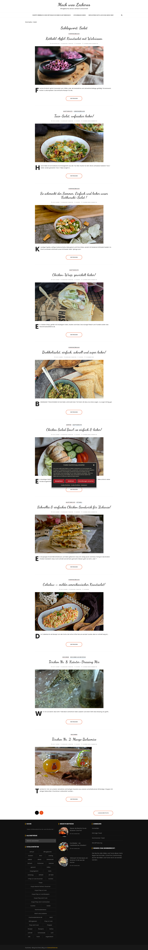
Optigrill (79, 502)
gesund (33, 867)
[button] (94, 465)
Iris (79, 202)
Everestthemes (52, 948)
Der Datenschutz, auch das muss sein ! (101, 15)
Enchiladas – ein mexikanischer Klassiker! (78, 844)
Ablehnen (71, 481)
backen (30, 855)
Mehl (51, 917)
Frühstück (40, 863)
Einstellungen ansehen (86, 481)
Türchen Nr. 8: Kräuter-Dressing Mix (74, 662)
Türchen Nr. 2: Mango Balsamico (74, 739)
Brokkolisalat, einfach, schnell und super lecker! (74, 352)
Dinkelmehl (50, 859)
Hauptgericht (34, 871)
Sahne (51, 929)
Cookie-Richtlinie (65, 485)
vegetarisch (49, 936)
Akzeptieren (59, 481)
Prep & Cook (48, 921)
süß (29, 936)
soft (52, 933)
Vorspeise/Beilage (74, 34)
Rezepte (41, 929)
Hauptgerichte (68, 111)
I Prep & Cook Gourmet (35, 879)
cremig (50, 855)
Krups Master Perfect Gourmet (40, 886)
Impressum (84, 485)
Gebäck (51, 863)
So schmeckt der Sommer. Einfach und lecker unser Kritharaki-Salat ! (74, 195)
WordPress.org (97, 843)
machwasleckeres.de (35, 917)
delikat (30, 859)
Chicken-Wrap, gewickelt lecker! (74, 275)
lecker (49, 906)
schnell (30, 933)
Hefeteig (30, 875)
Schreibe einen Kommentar (91, 43)
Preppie (49, 925)
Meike (79, 43)
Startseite (28, 22)
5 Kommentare (90, 357)
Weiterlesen (74, 98)
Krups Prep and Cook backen (40, 902)
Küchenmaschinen (80, 15)
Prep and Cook (34, 925)
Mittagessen (33, 921)
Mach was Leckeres (74, 4)
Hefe (49, 871)
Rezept (30, 929)
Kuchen (33, 906)
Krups (40, 882)
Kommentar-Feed (98, 838)
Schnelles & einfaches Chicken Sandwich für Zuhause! (74, 507)
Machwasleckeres (40, 909)
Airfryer (68, 425)
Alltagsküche (47, 852)
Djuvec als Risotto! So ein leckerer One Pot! (78, 829)
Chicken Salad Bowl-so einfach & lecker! (74, 429)
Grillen (49, 867)
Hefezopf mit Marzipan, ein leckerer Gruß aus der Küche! (79, 860)
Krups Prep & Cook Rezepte (40, 894)
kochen (51, 879)
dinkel (39, 859)
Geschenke (65, 657)
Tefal (38, 936)
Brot (40, 855)
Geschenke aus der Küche (78, 657)
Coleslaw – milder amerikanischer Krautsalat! (74, 584)
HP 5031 (51, 875)
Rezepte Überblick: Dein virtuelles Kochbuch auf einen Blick (52, 15)
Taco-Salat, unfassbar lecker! (74, 116)
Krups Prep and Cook (40, 898)
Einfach (30, 863)
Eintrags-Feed (97, 833)
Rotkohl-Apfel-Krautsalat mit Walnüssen (74, 38)
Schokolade (41, 933)
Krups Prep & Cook (41, 890)
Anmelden (95, 828)
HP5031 (41, 875)
